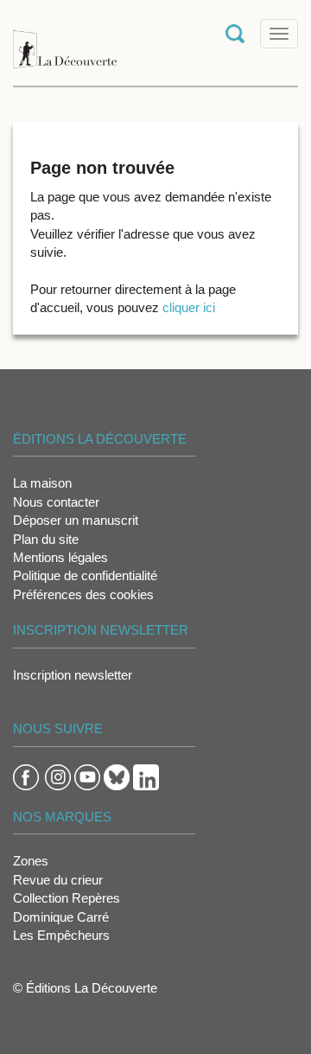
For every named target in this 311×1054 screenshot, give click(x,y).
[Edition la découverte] (65, 41)
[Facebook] (26, 776)
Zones (30, 860)
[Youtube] (87, 776)
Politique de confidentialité (85, 575)
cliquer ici (188, 307)
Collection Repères (66, 898)
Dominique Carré (61, 917)
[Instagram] (58, 776)
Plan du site (46, 539)
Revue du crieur (58, 879)
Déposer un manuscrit (75, 520)
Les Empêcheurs (61, 935)
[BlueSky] (117, 776)
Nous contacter (56, 502)
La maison (42, 483)
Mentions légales (60, 557)
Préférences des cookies (83, 594)
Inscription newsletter (72, 675)
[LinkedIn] (146, 776)
